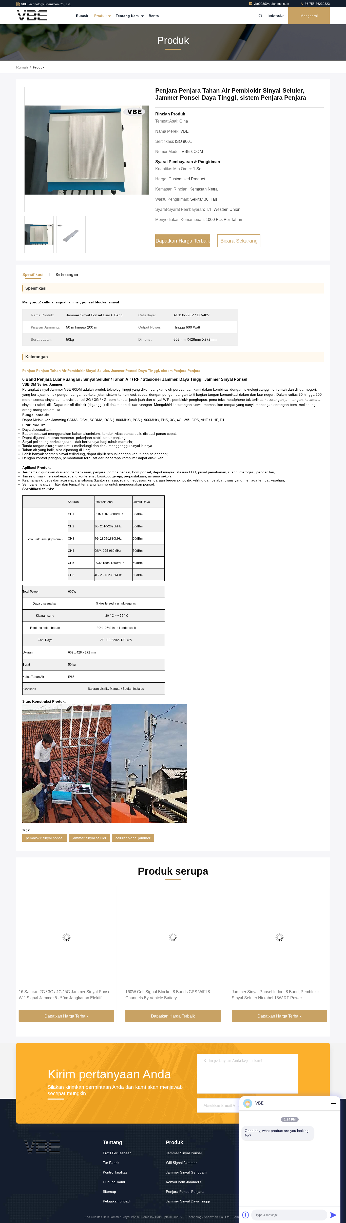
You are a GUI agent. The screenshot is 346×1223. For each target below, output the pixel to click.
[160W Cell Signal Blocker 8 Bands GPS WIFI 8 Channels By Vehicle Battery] (173, 937)
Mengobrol (309, 16)
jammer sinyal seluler (89, 838)
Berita (154, 16)
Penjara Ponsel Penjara (185, 1192)
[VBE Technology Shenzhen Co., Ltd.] (32, 15)
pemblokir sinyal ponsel (44, 838)
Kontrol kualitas (115, 1172)
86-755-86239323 (317, 4)
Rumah (82, 16)
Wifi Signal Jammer (181, 1163)
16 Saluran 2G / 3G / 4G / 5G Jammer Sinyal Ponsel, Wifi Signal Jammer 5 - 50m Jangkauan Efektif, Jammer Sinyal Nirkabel (65, 995)
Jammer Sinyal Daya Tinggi (188, 1201)
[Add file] (245, 1214)
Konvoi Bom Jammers (183, 1182)
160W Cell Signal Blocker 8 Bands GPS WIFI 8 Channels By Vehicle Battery (167, 995)
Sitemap (109, 1192)
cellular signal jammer (133, 838)
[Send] (333, 1214)
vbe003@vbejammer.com (272, 4)
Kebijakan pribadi (116, 1201)
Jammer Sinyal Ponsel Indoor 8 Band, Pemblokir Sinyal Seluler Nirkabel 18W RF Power (275, 995)
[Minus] (333, 1103)
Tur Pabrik (111, 1163)
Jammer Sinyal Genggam (186, 1172)
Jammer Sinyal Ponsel (184, 1153)
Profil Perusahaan (117, 1153)
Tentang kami (128, 16)
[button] (25, 949)
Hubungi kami (114, 1182)
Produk (101, 16)
